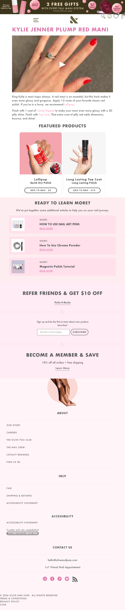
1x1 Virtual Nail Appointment (62, 567)
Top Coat (44, 114)
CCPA (3, 604)
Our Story (13, 425)
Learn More (62, 368)
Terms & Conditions (13, 598)
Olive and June (19, 595)
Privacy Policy (9, 601)
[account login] (110, 17)
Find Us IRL (14, 462)
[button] (23, 533)
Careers (12, 432)
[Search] (103, 18)
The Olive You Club (19, 440)
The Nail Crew (16, 447)
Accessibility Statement (22, 503)
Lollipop (69, 104)
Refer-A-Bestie (63, 302)
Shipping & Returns (19, 495)
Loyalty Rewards (18, 454)
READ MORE (46, 228)
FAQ (9, 488)
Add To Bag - (43, 190)
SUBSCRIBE (79, 332)
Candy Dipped (46, 110)
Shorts (43, 220)
